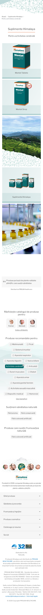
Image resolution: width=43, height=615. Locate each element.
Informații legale (32, 596)
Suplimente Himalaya (15, 16)
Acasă (4, 16)
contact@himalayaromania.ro (15, 596)
